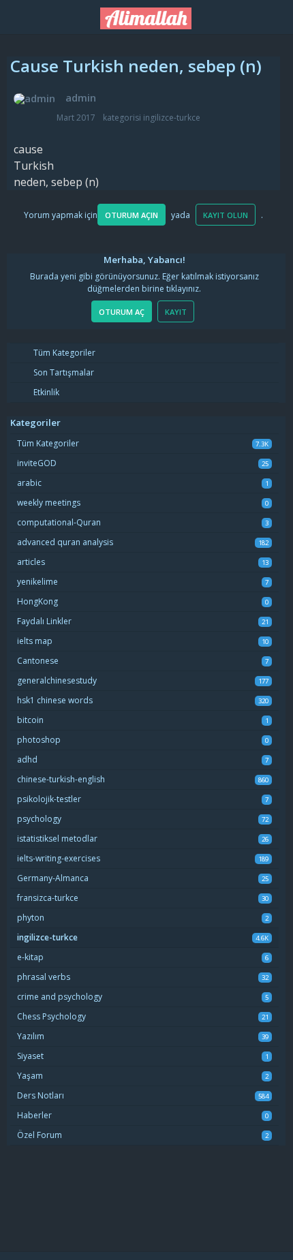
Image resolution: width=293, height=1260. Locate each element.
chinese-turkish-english (61, 779)
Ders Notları (40, 1095)
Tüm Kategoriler (63, 352)
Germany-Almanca (53, 878)
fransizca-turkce (47, 898)
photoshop (39, 740)
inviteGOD (37, 463)
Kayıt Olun (225, 215)
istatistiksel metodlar (57, 838)
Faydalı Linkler (44, 621)
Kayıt (176, 312)
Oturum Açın (131, 215)
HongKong (37, 601)
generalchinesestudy (57, 680)
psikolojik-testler (49, 799)
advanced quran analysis (65, 542)
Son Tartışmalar (62, 372)
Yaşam (30, 1075)
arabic (29, 483)
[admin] (34, 98)
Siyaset (30, 1056)
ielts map (34, 641)
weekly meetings (48, 502)
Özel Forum (39, 1135)
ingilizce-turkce (171, 117)
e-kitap (30, 957)
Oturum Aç (121, 312)
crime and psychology (59, 996)
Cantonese (38, 660)
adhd (27, 759)
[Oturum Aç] (272, 14)
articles (31, 562)
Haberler (34, 1115)
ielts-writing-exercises (58, 858)
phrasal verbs (43, 977)
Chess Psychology (51, 1016)
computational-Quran (59, 522)
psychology (39, 819)
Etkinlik (45, 392)
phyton (30, 917)
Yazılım (30, 1036)
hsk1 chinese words (55, 700)
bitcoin (30, 720)
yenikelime (37, 581)
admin (80, 97)
